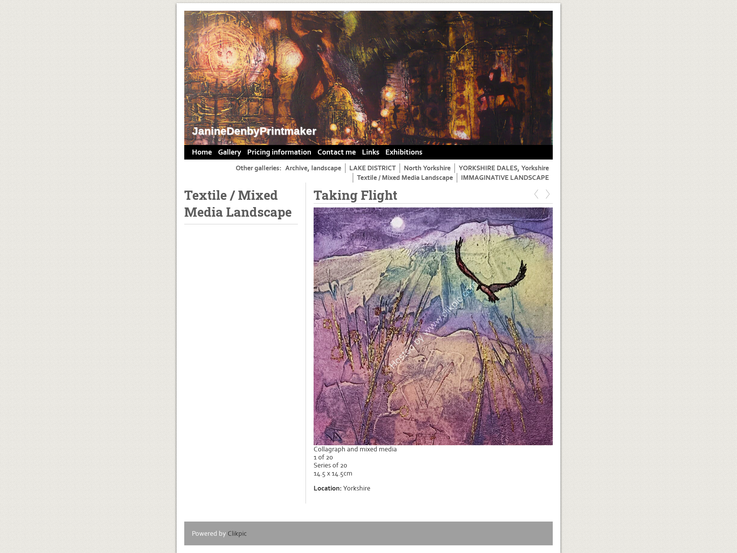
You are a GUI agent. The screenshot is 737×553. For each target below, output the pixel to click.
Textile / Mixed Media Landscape (405, 178)
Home (202, 152)
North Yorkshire (427, 168)
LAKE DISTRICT (372, 168)
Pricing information (279, 152)
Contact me (336, 152)
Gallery (229, 152)
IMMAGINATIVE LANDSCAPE (505, 178)
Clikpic (237, 534)
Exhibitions (403, 152)
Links (370, 152)
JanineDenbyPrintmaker (254, 131)
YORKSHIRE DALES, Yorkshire (504, 168)
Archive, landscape (313, 168)
